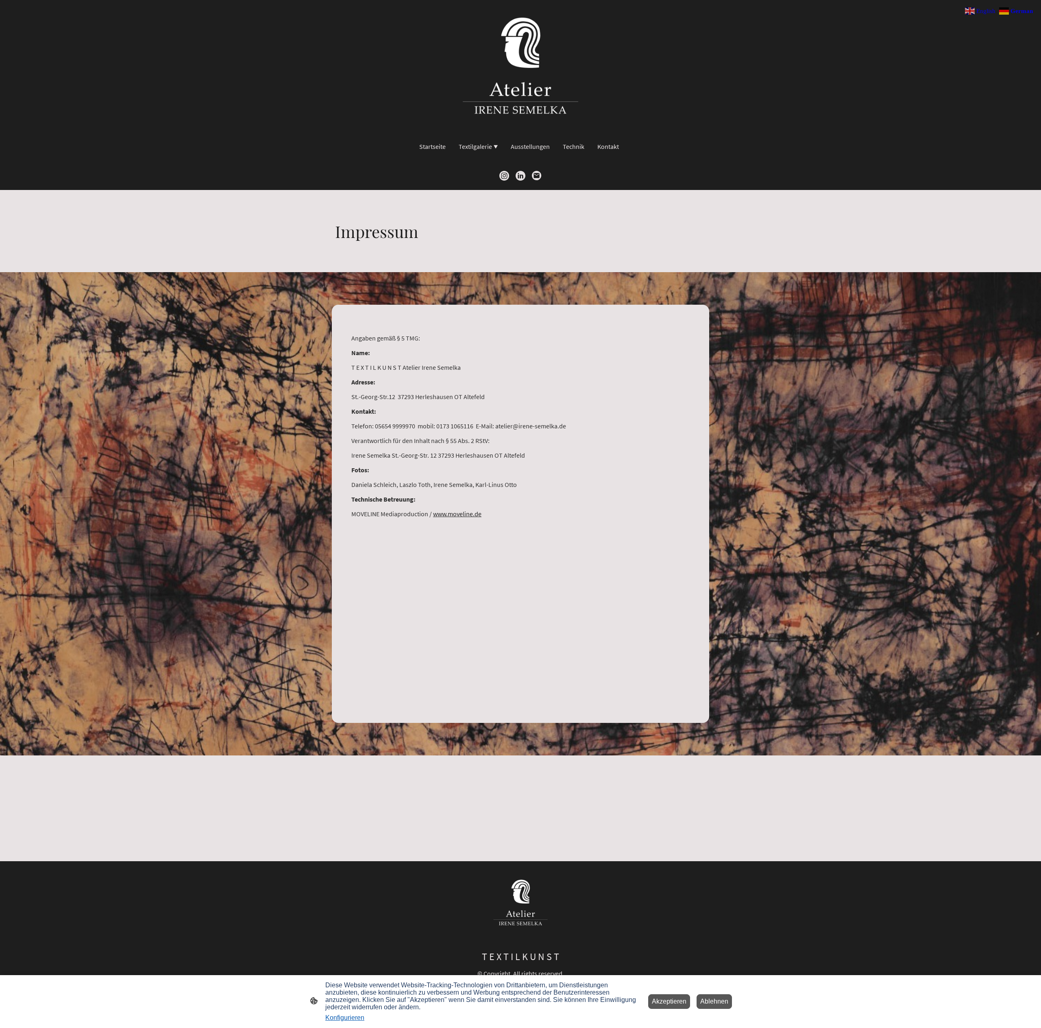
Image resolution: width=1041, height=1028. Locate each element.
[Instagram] (504, 176)
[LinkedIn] (520, 176)
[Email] (537, 176)
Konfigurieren (344, 1017)
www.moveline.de (457, 514)
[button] (981, 10)
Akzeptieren (669, 1001)
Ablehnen (714, 1001)
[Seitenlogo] (520, 65)
